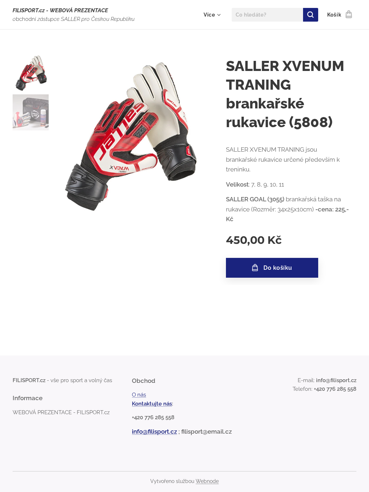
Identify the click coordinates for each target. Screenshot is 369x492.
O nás (139, 395)
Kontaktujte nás (152, 404)
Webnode (207, 481)
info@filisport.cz (154, 431)
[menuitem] (211, 15)
